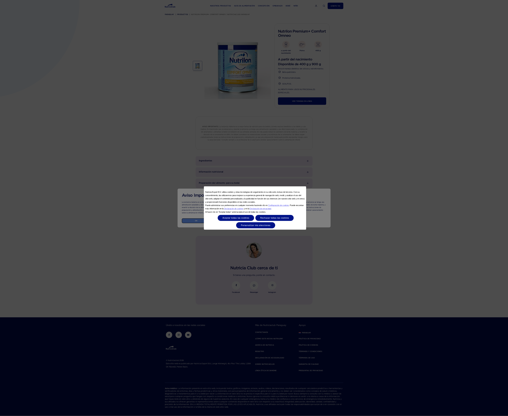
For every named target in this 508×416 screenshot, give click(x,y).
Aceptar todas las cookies (235, 217)
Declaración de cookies (233, 208)
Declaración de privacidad (260, 208)
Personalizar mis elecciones (255, 225)
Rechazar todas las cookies (274, 217)
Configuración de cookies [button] (278, 205)
